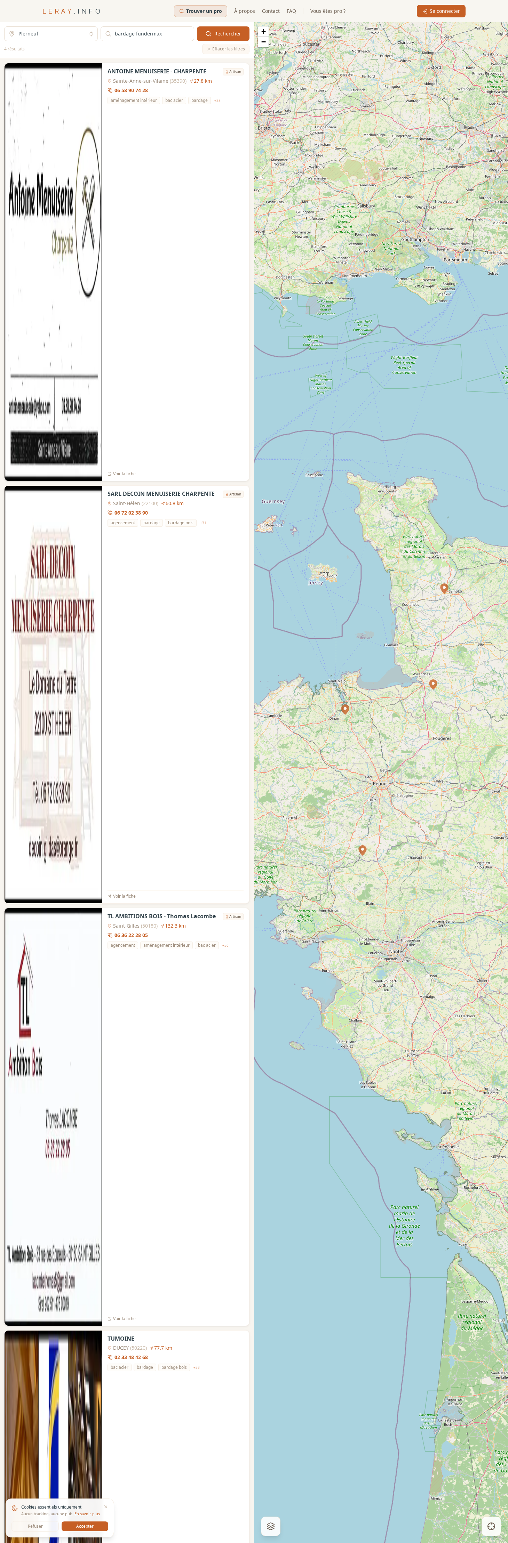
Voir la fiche (124, 474)
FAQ (291, 11)
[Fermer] (105, 1506)
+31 (203, 522)
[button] (345, 709)
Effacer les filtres (228, 49)
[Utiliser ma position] (91, 34)
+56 (225, 945)
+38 (217, 100)
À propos (244, 11)
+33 (196, 1367)
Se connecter (445, 11)
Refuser (35, 1526)
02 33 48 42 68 (131, 1357)
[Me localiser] (491, 1526)
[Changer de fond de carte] (270, 1526)
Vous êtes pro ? (328, 11)
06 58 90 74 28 (131, 90)
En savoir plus (87, 1513)
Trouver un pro (204, 11)
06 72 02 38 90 (131, 512)
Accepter (85, 1526)
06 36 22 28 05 (131, 935)
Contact (271, 11)
